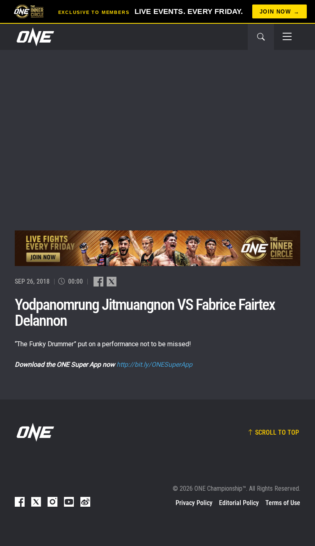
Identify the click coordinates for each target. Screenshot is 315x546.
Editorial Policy (239, 503)
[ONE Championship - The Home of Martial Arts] (34, 37)
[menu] (287, 37)
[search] (261, 37)
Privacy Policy (194, 503)
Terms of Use (282, 503)
